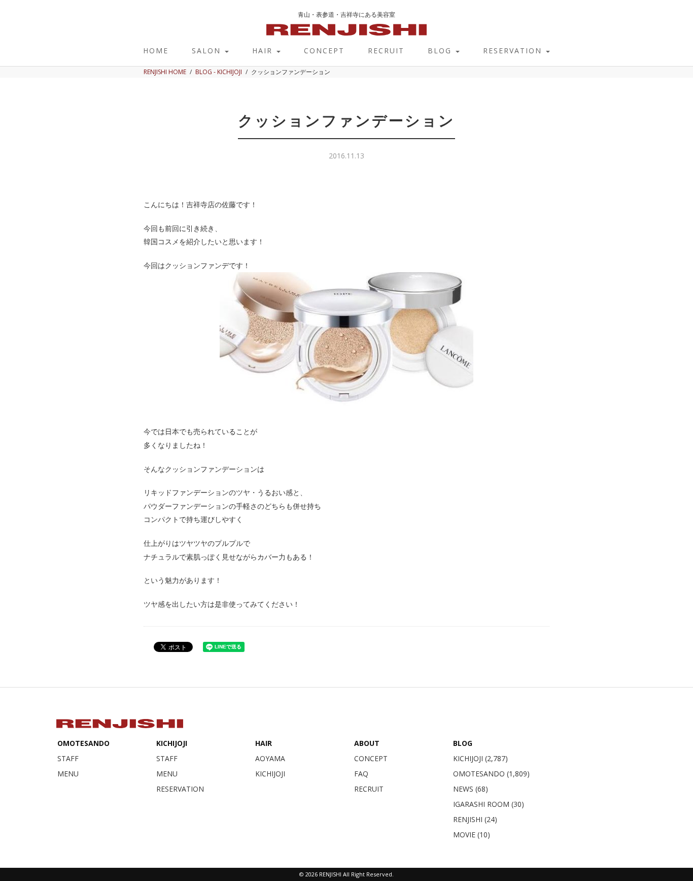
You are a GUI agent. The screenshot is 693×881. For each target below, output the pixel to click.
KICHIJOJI (171, 743)
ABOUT (366, 743)
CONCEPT (324, 50)
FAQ (361, 773)
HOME (155, 50)
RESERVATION (514, 50)
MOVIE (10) (471, 834)
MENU (68, 773)
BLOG (441, 50)
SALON (208, 50)
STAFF (68, 758)
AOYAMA (270, 758)
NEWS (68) (470, 789)
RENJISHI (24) (475, 819)
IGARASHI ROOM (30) (488, 804)
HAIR (263, 50)
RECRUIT (386, 50)
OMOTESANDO (83, 743)
